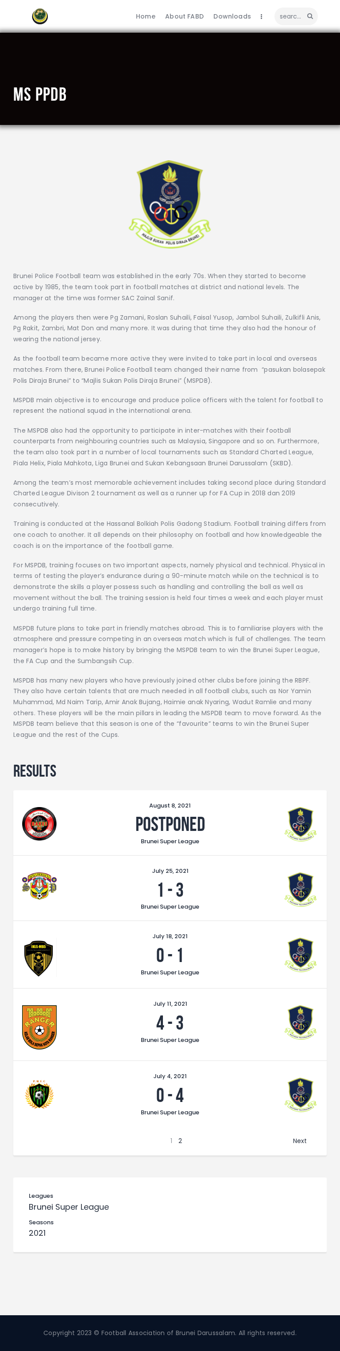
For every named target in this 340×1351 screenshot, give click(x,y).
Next (300, 1140)
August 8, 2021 (170, 805)
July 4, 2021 (170, 1076)
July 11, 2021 (170, 1004)
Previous (46, 1140)
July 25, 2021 (170, 871)
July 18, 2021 (170, 936)
